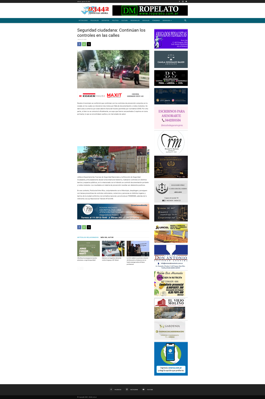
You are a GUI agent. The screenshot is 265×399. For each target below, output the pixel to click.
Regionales (135, 20)
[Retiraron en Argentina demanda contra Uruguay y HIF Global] (113, 248)
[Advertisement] (133, 132)
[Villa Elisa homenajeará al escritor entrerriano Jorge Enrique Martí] (88, 248)
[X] (89, 44)
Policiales (94, 20)
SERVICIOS (166, 20)
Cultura (124, 20)
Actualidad (83, 20)
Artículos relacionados (88, 237)
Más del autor (107, 237)
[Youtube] (186, 1)
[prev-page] (78, 268)
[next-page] (82, 268)
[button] (185, 21)
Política (115, 20)
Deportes (105, 20)
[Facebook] (179, 1)
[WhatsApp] (84, 44)
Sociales (145, 20)
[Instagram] (182, 1)
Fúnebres (156, 20)
